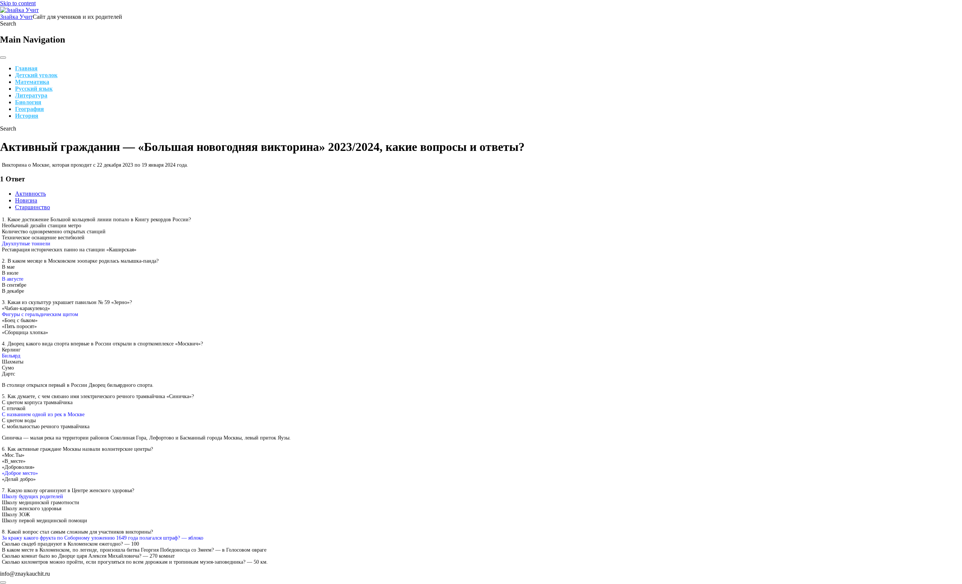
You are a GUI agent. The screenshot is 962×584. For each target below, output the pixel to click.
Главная (26, 68)
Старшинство (32, 207)
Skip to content (18, 3)
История (26, 116)
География (29, 109)
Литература (31, 95)
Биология (28, 102)
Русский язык (34, 88)
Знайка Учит (16, 17)
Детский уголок (36, 75)
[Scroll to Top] (3, 582)
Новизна (26, 200)
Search (8, 23)
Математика (32, 82)
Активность (30, 193)
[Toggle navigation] (3, 57)
